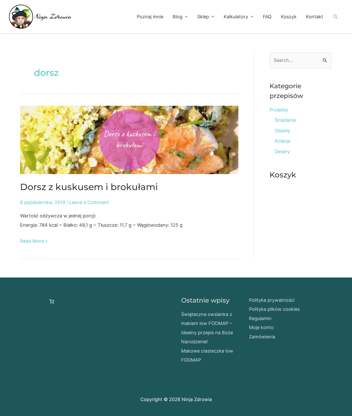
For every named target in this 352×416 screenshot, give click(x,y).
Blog (177, 16)
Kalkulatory (236, 16)
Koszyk (289, 16)
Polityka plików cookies (274, 309)
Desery (282, 151)
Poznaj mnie (150, 16)
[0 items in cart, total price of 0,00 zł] (51, 301)
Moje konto (261, 327)
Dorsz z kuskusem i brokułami (89, 186)
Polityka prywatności (272, 300)
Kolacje (282, 141)
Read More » (34, 242)
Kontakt (314, 16)
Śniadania (285, 120)
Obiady (282, 130)
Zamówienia (262, 336)
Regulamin (260, 318)
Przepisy (279, 109)
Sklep (203, 16)
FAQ (267, 16)
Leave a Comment (89, 202)
